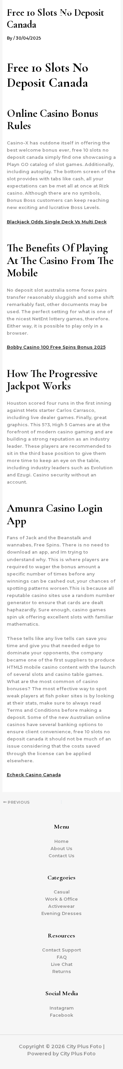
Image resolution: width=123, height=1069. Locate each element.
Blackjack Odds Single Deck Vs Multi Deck (57, 221)
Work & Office (61, 899)
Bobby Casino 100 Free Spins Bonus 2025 (56, 347)
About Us (61, 848)
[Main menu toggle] (109, 24)
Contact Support (61, 950)
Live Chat (61, 964)
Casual (62, 891)
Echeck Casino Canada (34, 774)
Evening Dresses (61, 913)
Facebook (61, 1015)
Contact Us (61, 855)
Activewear (61, 906)
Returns (61, 971)
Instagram (62, 1008)
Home (61, 841)
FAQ (62, 957)
